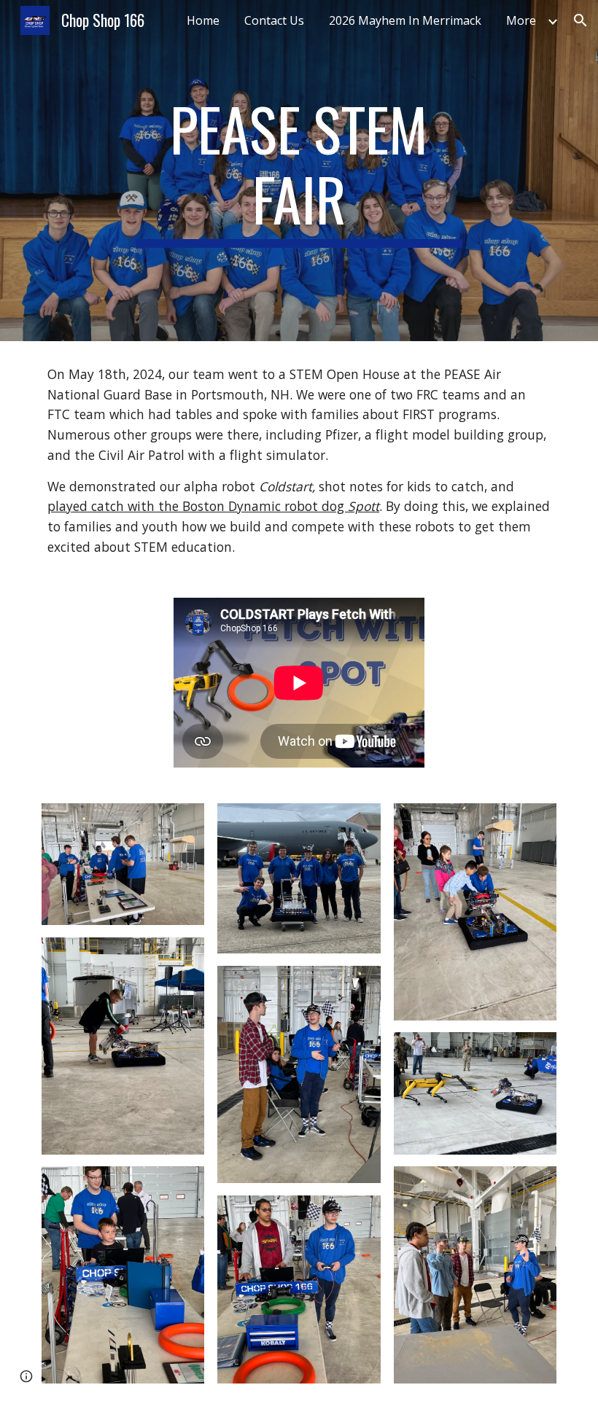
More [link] (521, 20)
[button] (580, 20)
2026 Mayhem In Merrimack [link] (405, 20)
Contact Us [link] (274, 20)
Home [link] (203, 20)
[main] (299, 170)
